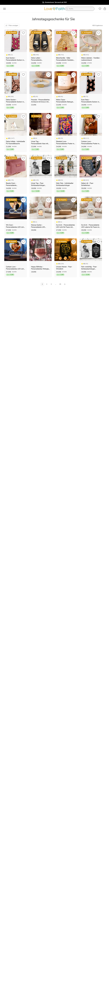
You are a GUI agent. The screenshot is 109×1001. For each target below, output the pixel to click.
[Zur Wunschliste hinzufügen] (23, 33)
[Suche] (67, 9)
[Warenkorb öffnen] (105, 8)
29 (60, 284)
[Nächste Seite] (64, 284)
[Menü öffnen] (4, 9)
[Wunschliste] (100, 9)
